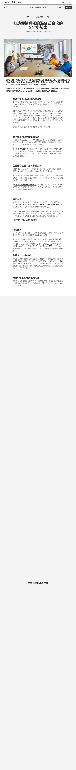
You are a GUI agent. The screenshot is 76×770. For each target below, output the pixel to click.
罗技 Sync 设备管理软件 (48, 204)
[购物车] (69, 2)
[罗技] (13, 2)
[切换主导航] (74, 2)
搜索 (63, 2)
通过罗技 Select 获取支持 (22, 255)
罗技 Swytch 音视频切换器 (26, 184)
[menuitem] (31, 7)
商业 (5, 7)
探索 (42, 283)
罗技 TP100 (20, 149)
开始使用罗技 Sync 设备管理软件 (25, 220)
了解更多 (47, 127)
